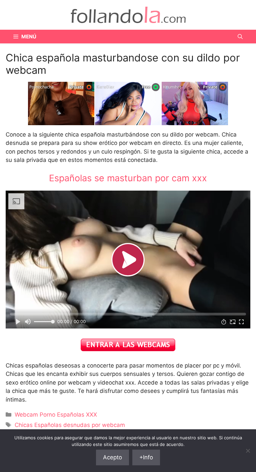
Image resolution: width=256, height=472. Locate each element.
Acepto (112, 457)
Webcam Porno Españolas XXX (56, 414)
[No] (247, 450)
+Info (146, 457)
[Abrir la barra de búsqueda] (240, 36)
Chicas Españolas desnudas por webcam (70, 425)
